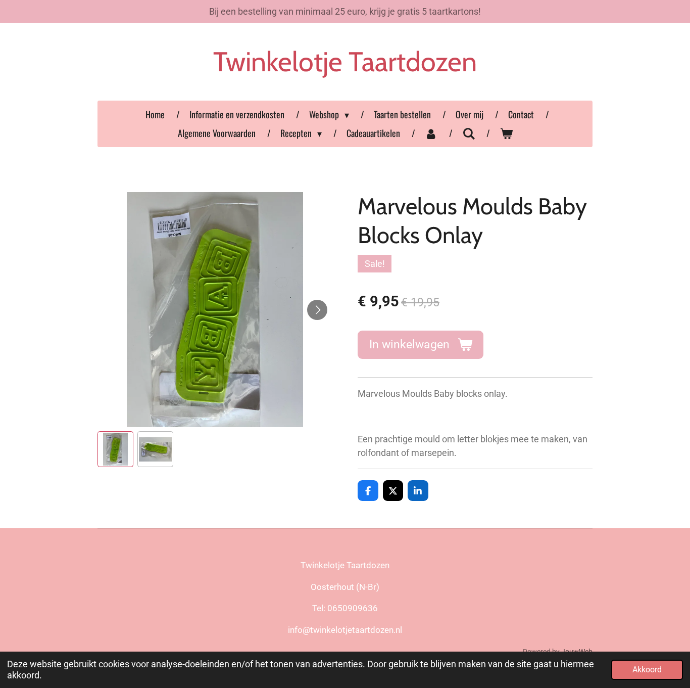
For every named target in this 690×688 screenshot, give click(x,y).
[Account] (431, 133)
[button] (115, 449)
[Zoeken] (468, 133)
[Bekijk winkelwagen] (505, 133)
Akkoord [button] (647, 669)
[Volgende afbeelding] (317, 310)
